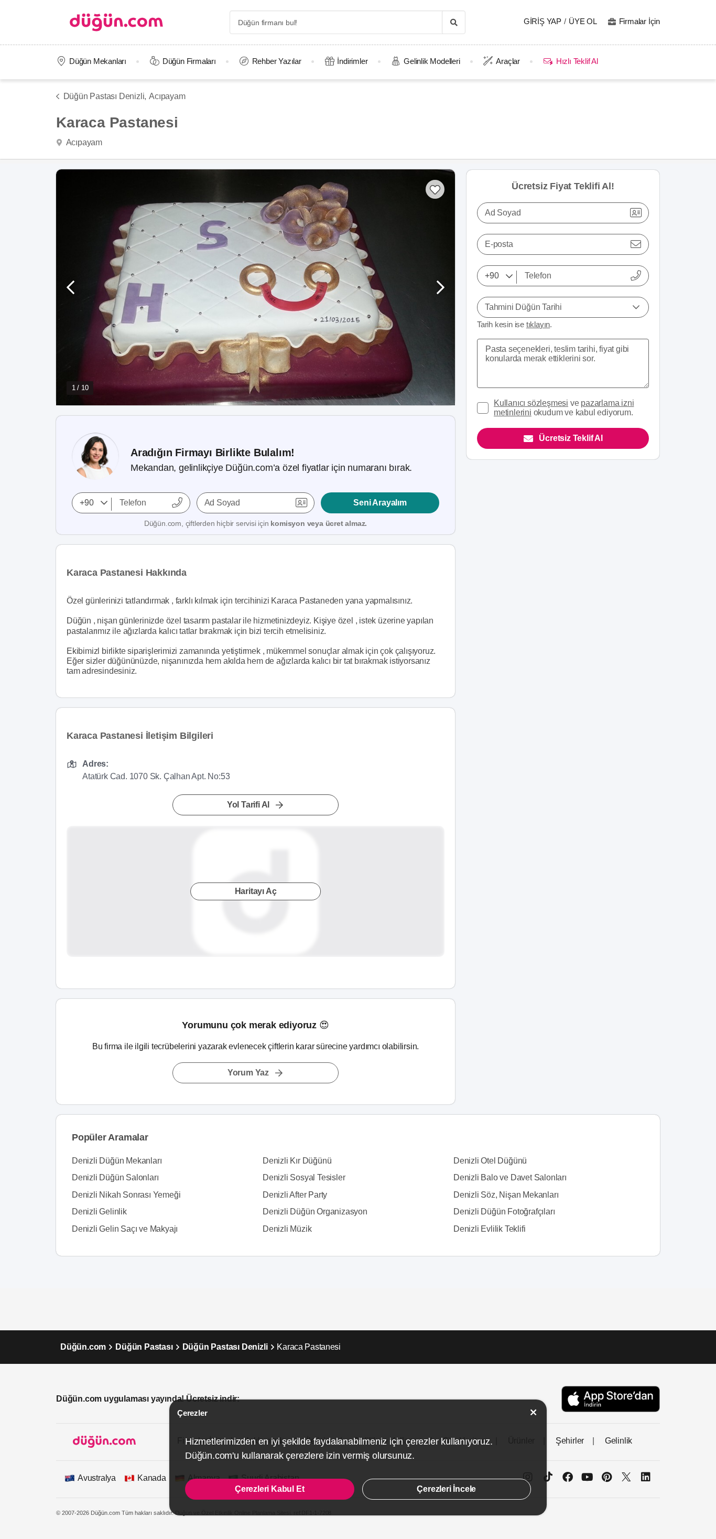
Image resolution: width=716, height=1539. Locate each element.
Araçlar (508, 61)
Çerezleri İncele (446, 1488)
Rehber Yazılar (276, 61)
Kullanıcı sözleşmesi (531, 403)
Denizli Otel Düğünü (490, 1160)
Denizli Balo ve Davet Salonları (510, 1177)
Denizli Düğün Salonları (115, 1177)
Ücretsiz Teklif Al (570, 438)
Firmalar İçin (639, 21)
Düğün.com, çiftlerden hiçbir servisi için (255, 523)
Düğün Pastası (143, 1346)
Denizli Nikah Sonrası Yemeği (126, 1194)
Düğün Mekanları (97, 61)
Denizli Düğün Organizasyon (315, 1211)
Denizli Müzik (287, 1228)
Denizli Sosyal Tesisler (304, 1177)
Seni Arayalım (379, 502)
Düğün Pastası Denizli (225, 1346)
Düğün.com (83, 1346)
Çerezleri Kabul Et (269, 1488)
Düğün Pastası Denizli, (104, 96)
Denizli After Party (295, 1194)
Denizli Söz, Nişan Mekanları (505, 1194)
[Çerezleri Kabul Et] (533, 1412)
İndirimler (352, 61)
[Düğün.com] (116, 22)
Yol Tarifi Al (248, 804)
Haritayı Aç (256, 891)
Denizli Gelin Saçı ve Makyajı (125, 1228)
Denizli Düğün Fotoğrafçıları (504, 1211)
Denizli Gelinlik (99, 1211)
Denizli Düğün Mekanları (116, 1160)
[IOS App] (610, 1399)
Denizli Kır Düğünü (297, 1160)
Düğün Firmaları (189, 61)
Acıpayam (167, 96)
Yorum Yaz (248, 1072)
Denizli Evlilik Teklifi (489, 1228)
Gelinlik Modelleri (432, 61)
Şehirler (570, 1440)
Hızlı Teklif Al (577, 61)
